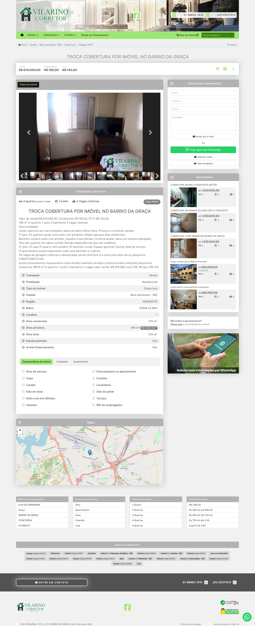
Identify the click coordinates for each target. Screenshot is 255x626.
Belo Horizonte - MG (50, 44)
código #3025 (105, 559)
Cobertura (69, 44)
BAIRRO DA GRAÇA (28, 515)
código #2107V (36, 553)
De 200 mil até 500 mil (200, 510)
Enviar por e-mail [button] (204, 136)
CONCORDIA (25, 520)
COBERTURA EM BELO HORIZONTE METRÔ (193, 184)
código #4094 (166, 559)
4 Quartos (137, 520)
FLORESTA (24, 525)
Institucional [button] (50, 34)
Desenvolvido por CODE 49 (226, 624)
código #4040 (59, 559)
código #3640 (82, 559)
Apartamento (82, 510)
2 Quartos (137, 510)
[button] (29, 132)
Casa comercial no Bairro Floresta (188, 261)
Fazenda (79, 520)
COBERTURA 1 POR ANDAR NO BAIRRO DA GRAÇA (197, 236)
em (117, 553)
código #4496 (219, 559)
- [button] (20, 435)
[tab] (28, 85)
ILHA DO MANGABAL (29, 504)
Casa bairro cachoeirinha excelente (189, 287)
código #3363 (35, 559)
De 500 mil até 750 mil (200, 515)
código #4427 (196, 553)
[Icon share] (137, 15)
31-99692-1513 (193, 14)
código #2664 (147, 553)
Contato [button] (69, 34)
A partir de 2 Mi (197, 525)
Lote (77, 525)
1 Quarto (136, 504)
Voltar (233, 44)
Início (24, 44)
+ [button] (20, 430)
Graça (21, 510)
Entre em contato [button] (53, 582)
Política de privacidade (190, 624)
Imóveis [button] (31, 34)
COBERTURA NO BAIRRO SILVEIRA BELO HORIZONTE (199, 210)
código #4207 (74, 553)
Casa (78, 515)
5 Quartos (137, 525)
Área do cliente (187, 35)
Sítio (77, 504)
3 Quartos (137, 515)
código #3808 (122, 564)
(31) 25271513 (226, 14)
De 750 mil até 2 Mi (199, 520)
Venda (33, 44)
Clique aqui (176, 324)
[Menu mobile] (22, 35)
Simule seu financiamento (95, 35)
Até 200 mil (195, 504)
